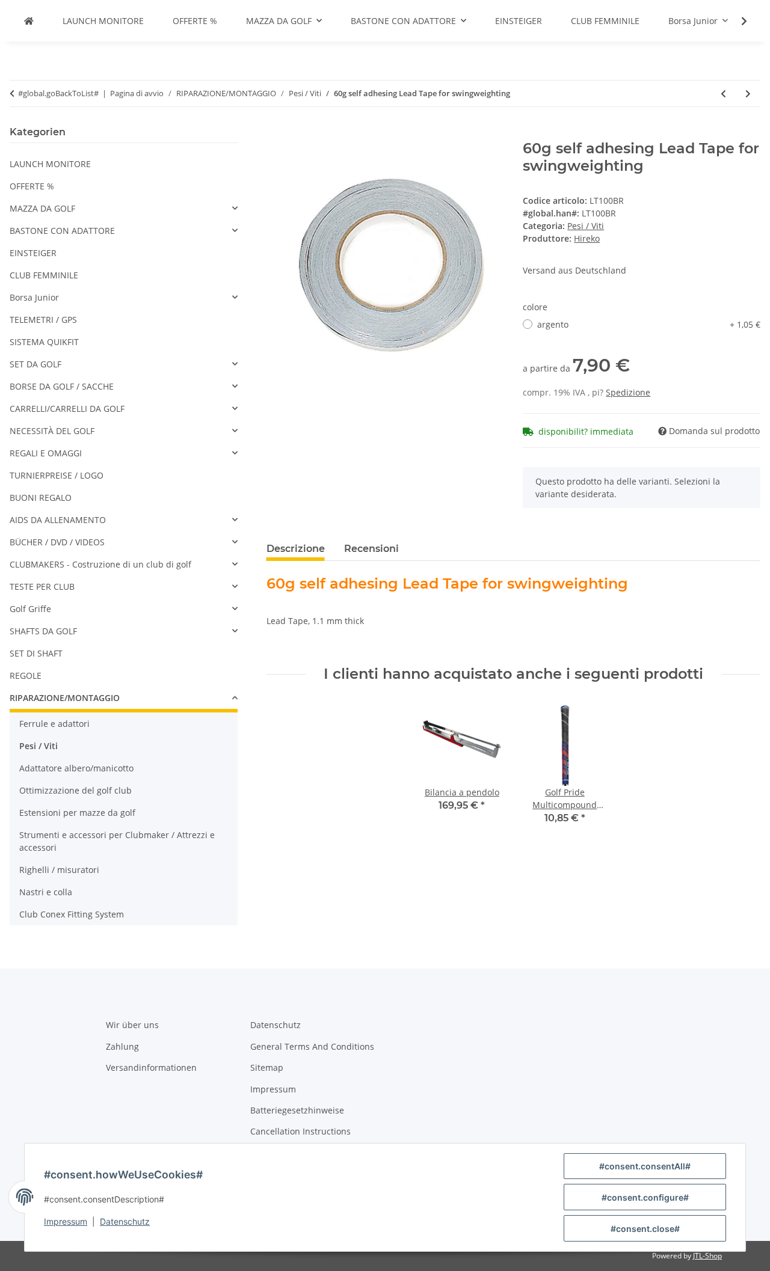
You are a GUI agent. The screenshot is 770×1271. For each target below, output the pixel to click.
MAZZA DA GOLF (42, 208)
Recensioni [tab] (371, 548)
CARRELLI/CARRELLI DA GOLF (67, 408)
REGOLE (26, 675)
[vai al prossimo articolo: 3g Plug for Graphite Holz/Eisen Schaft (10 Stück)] (748, 93)
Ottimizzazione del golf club (75, 790)
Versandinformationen (151, 1067)
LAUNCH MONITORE (50, 164)
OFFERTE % (32, 186)
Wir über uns (132, 1025)
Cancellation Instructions (300, 1131)
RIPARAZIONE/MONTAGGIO (65, 697)
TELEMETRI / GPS (43, 319)
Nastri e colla (45, 892)
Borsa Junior (34, 297)
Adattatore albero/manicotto (76, 768)
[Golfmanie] (29, 20)
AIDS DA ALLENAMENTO (58, 519)
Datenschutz (125, 1221)
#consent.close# (645, 1229)
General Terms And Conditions (312, 1046)
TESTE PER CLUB (42, 586)
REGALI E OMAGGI (46, 453)
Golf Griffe (30, 608)
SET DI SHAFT (36, 653)
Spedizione (628, 392)
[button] (736, 21)
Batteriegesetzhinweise (297, 1110)
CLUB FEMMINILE (44, 275)
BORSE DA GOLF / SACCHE (62, 386)
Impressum (65, 1221)
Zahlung (122, 1046)
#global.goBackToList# (58, 93)
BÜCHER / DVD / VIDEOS (57, 542)
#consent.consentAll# (645, 1166)
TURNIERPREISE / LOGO (56, 475)
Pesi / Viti (585, 225)
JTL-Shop (707, 1256)
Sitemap (266, 1067)
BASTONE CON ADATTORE (62, 230)
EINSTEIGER (33, 253)
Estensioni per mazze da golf (77, 812)
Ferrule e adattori (54, 723)
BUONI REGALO (41, 497)
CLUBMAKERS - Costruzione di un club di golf (100, 564)
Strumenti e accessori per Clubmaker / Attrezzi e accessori (117, 841)
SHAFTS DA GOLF (43, 631)
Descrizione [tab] (295, 548)
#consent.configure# (645, 1197)
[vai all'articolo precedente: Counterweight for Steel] (723, 93)
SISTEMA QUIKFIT (44, 342)
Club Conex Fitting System (71, 914)
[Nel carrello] (276, 133)
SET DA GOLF (35, 364)
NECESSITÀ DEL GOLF (52, 430)
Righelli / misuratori (59, 869)
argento (648, 324)
